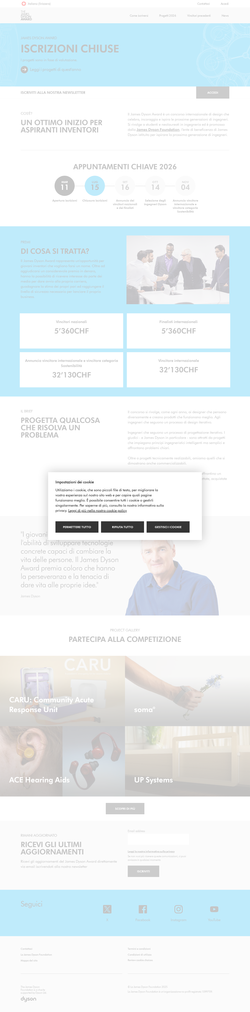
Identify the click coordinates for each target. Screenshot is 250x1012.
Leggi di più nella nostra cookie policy (97, 510)
